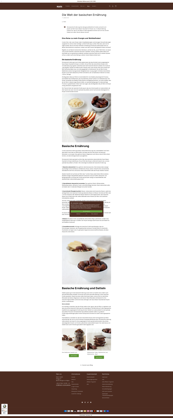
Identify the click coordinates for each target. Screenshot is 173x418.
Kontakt (73, 377)
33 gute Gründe (75, 386)
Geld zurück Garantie (107, 391)
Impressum (104, 377)
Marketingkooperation (92, 379)
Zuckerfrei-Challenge (76, 393)
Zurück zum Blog (87, 365)
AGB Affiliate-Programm (108, 381)
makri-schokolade (88, 413)
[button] (82, 6)
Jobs (88, 384)
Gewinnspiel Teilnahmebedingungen (107, 394)
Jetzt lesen (74, 355)
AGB (103, 379)
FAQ (72, 381)
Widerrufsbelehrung (106, 386)
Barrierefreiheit (105, 397)
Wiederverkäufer (91, 377)
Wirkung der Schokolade (77, 391)
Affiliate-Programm (91, 381)
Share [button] (64, 21)
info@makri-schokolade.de (63, 385)
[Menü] (7, 404)
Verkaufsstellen (75, 384)
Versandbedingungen (107, 389)
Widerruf (73, 379)
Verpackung (74, 389)
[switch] (4, 413)
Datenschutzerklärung (107, 384)
